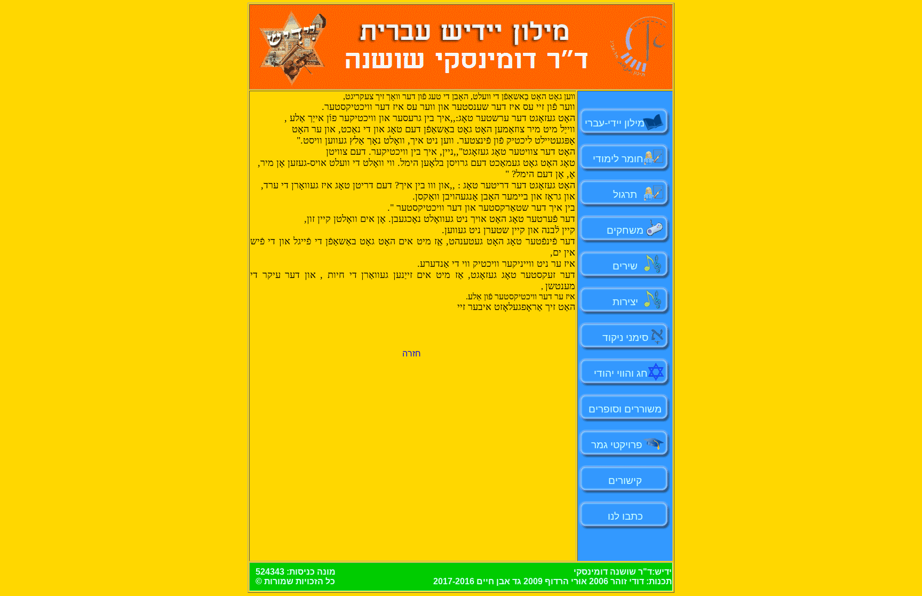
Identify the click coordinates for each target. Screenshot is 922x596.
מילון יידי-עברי (625, 123)
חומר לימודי (621, 158)
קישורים (625, 480)
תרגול (625, 194)
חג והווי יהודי (621, 373)
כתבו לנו (625, 516)
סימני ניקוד (625, 337)
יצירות (625, 301)
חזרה (411, 353)
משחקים (625, 230)
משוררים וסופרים (625, 409)
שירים (625, 266)
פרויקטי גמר (616, 444)
